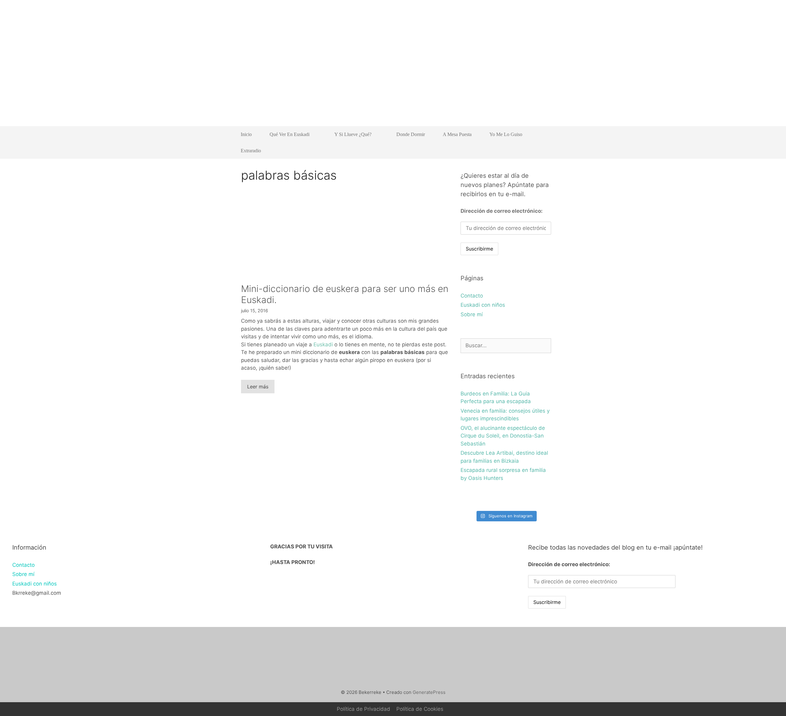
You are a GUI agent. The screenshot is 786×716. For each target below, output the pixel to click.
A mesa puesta (457, 134)
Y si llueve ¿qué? (353, 134)
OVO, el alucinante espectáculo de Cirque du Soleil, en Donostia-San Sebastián (503, 436)
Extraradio (251, 150)
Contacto (472, 296)
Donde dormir (410, 134)
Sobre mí (472, 314)
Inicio (246, 134)
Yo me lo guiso (505, 134)
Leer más (257, 386)
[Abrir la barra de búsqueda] (542, 150)
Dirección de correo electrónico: (502, 211)
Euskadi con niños (483, 305)
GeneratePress (429, 692)
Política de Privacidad (363, 709)
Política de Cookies (419, 709)
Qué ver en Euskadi (289, 134)
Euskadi (323, 344)
